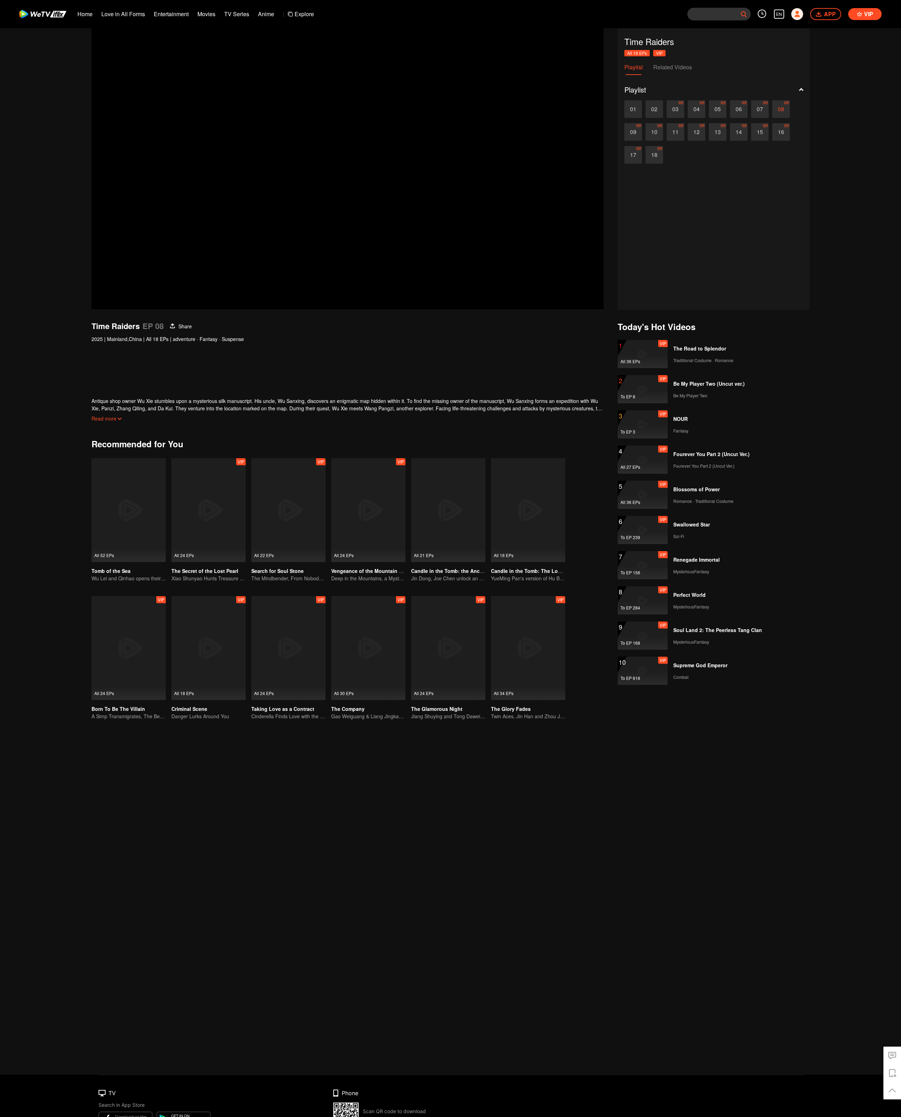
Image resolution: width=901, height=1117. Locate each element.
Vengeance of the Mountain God (370, 570)
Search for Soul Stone (277, 570)
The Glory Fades (511, 708)
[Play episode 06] (739, 109)
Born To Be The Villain (118, 708)
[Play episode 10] (654, 132)
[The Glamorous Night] (448, 648)
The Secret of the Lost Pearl (204, 570)
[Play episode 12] (696, 132)
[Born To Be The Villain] (129, 648)
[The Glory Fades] (528, 648)
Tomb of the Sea (111, 570)
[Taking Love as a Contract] (288, 648)
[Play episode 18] (654, 155)
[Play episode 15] (760, 132)
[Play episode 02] (654, 109)
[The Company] (368, 648)
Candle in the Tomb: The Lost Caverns (537, 570)
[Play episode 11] (675, 132)
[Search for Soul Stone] (288, 510)
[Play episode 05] (717, 109)
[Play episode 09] (633, 132)
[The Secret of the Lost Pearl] (208, 510)
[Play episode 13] (717, 132)
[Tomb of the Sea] (129, 510)
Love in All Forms (123, 14)
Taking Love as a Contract (282, 708)
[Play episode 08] (781, 109)
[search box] (743, 14)
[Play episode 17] (633, 155)
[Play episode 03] (675, 109)
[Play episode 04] (696, 109)
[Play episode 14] (739, 132)
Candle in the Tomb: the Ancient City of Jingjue (468, 570)
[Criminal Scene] (208, 648)
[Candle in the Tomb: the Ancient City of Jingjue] (448, 510)
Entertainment (171, 14)
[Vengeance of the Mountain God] (368, 510)
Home (85, 14)
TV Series (236, 14)
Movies (206, 14)
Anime (266, 14)
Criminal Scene (189, 708)
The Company (348, 708)
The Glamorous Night (436, 708)
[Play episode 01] (633, 109)
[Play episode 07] (760, 109)
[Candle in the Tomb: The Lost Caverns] (528, 510)
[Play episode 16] (781, 132)
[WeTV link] (43, 14)
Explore (304, 14)
